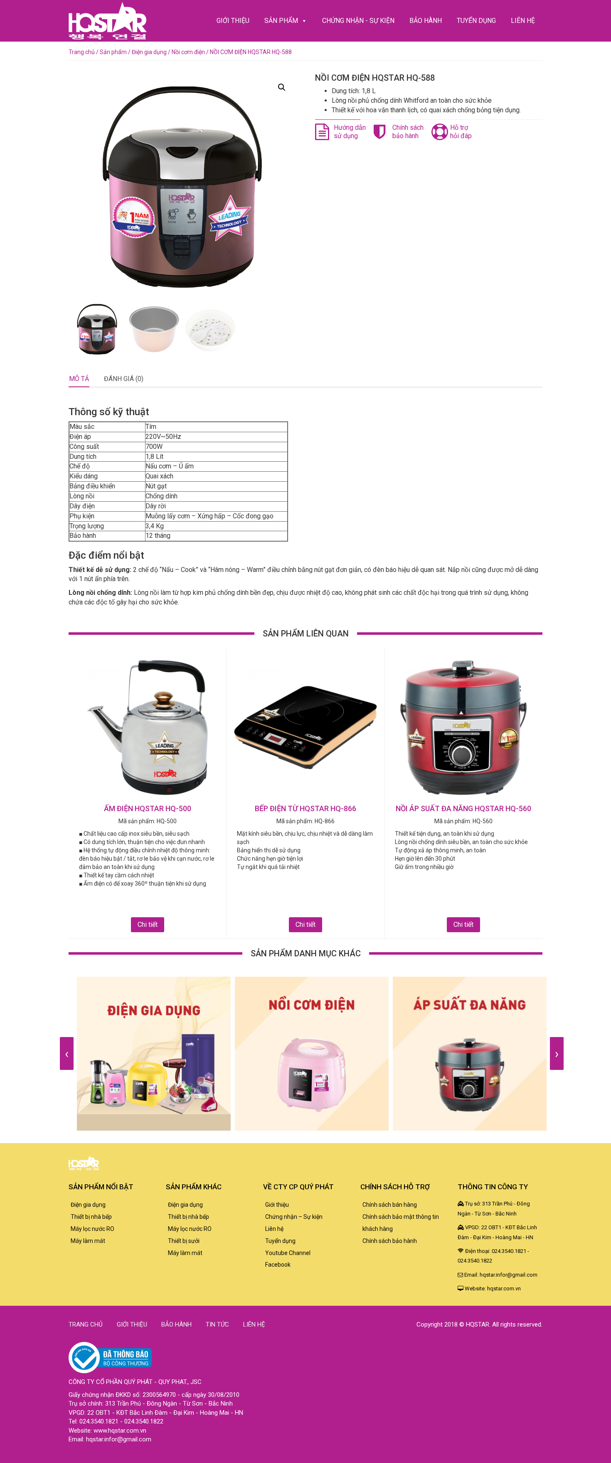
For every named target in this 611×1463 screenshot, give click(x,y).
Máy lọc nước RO (92, 1228)
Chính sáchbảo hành (408, 132)
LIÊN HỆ (523, 21)
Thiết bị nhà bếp (91, 1216)
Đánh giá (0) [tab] (123, 379)
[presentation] (67, 1053)
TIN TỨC (217, 1324)
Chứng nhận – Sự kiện (294, 1216)
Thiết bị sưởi (184, 1241)
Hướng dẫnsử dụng (350, 132)
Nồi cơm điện (188, 52)
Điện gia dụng (149, 52)
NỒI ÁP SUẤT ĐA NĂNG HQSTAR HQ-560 (463, 808)
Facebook (278, 1264)
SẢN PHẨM (281, 21)
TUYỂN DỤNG (476, 21)
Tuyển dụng (280, 1241)
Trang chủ (82, 52)
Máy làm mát (88, 1241)
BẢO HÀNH (425, 21)
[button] (281, 87)
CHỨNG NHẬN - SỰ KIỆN (358, 21)
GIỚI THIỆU (233, 21)
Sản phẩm (113, 52)
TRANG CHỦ (86, 1324)
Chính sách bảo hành (389, 1241)
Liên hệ (274, 1228)
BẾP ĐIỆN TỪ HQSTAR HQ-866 (305, 808)
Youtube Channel (287, 1253)
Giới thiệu (277, 1204)
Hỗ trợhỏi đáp (461, 132)
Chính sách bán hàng (389, 1204)
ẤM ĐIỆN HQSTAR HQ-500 (147, 808)
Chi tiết (148, 924)
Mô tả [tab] (79, 379)
